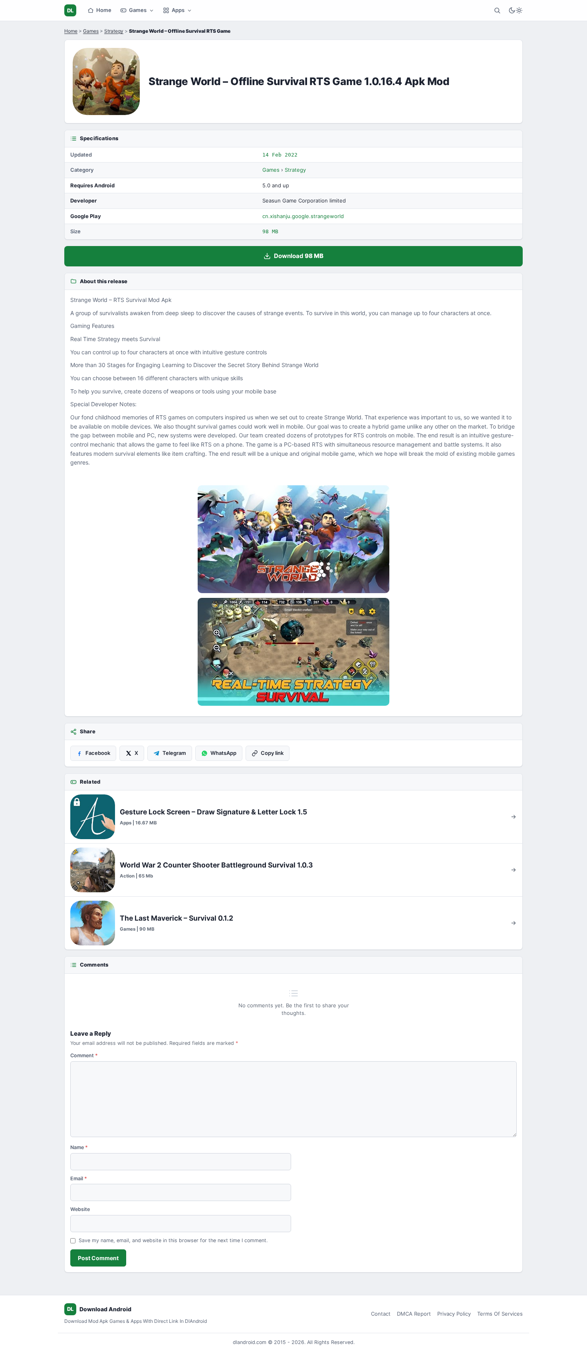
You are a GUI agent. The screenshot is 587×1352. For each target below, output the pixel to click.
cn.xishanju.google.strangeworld (303, 216)
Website (80, 1209)
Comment (84, 1055)
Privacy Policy (454, 1313)
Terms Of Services (500, 1313)
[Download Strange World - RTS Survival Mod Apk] (293, 652)
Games (138, 10)
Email (78, 1178)
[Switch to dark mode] (515, 10)
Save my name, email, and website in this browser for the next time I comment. (173, 1240)
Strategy (113, 31)
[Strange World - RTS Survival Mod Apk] (293, 539)
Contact (381, 1313)
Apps (178, 10)
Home (103, 10)
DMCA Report (414, 1313)
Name (79, 1147)
